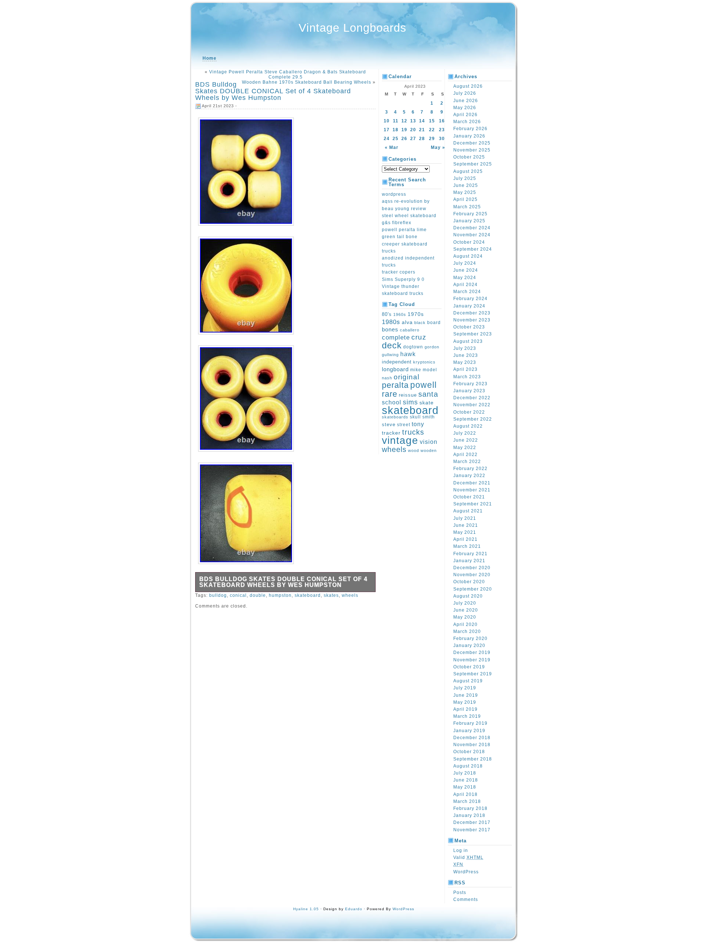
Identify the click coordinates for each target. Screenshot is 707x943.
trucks (413, 432)
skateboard (308, 595)
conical (238, 595)
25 (395, 138)
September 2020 (472, 589)
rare (389, 394)
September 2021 (472, 504)
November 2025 (471, 150)
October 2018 (469, 751)
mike (415, 369)
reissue (408, 395)
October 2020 (469, 581)
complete (396, 337)
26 (404, 138)
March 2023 (467, 376)
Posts (459, 892)
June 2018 (465, 780)
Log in (460, 850)
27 (413, 138)
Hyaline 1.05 (306, 909)
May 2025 (464, 192)
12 (404, 120)
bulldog (218, 595)
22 (432, 129)
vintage (400, 440)
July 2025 (464, 178)
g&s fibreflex (396, 222)
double (258, 595)
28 (422, 138)
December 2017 (471, 822)
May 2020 (464, 617)
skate (426, 403)
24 (387, 138)
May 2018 (464, 787)
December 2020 (471, 567)
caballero (409, 330)
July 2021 (464, 518)
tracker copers (398, 272)
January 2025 (469, 220)
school (391, 402)
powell (423, 385)
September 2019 (472, 673)
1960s (399, 314)
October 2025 (469, 157)
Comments (465, 899)
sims (410, 402)
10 (387, 120)
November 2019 (471, 659)
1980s (391, 322)
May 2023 (464, 362)
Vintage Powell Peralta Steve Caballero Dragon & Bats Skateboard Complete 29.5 (287, 74)
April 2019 (465, 709)
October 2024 (469, 242)
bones (390, 330)
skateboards (395, 417)
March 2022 (467, 461)
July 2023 (464, 348)
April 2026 (465, 114)
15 (432, 120)
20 (413, 129)
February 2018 (470, 808)
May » (438, 147)
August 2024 (468, 256)
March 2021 (467, 546)
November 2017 (471, 829)
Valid (468, 857)
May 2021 (464, 532)
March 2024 (467, 291)
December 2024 (471, 227)
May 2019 (464, 702)
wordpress (394, 194)
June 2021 (465, 525)
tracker (391, 433)
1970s (416, 314)
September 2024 (472, 249)
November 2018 (471, 744)
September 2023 (472, 334)
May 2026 (464, 107)
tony (418, 424)
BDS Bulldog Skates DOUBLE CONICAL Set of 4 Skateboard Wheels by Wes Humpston (273, 91)
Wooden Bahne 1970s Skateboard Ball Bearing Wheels (306, 82)
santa (428, 394)
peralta (395, 385)
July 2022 (464, 433)
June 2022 (465, 440)
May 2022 (464, 447)
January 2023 (469, 390)
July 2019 (464, 687)
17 (387, 129)
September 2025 (472, 164)
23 (442, 129)
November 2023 (471, 320)
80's (387, 314)
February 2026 (470, 128)
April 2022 (465, 454)
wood (413, 450)
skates (331, 595)
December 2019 (471, 652)
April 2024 (465, 284)
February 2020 (470, 638)
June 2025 (465, 185)
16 (442, 120)
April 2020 (465, 624)
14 (422, 120)
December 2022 (471, 397)
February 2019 (470, 723)
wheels (350, 595)
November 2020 (471, 574)
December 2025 (471, 143)
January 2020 (469, 645)
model (430, 369)
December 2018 (471, 737)
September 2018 (472, 759)
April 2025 (465, 199)
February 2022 (470, 468)
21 (422, 129)
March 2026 (467, 121)
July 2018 (464, 773)
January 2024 (469, 306)
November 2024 (471, 234)
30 (442, 138)
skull (415, 417)
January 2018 (469, 815)
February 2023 (470, 383)
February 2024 (470, 298)
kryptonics (424, 362)
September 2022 (472, 419)
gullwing (390, 354)
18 (395, 129)
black (420, 322)
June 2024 (465, 270)
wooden (429, 450)
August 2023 (468, 341)
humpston (280, 595)
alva (407, 322)
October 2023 (469, 327)
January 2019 (469, 730)
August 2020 (468, 596)
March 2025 (467, 206)
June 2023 (465, 355)
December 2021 (471, 483)
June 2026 (465, 100)
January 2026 (469, 136)
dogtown (413, 346)
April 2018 (465, 794)
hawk (408, 354)
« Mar (391, 147)
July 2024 (464, 263)
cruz (418, 337)
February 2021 (470, 553)
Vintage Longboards (353, 27)
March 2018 (467, 801)
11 (395, 120)
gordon (432, 347)
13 (413, 120)
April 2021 (465, 539)
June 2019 (465, 695)
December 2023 (471, 313)
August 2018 (468, 766)
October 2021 (469, 497)
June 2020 (465, 610)
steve (388, 424)
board (434, 322)
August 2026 (468, 86)
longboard (395, 369)
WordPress (466, 871)
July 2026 (464, 93)
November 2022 (471, 404)
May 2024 (464, 277)
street (403, 424)
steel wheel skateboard (409, 215)
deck (392, 345)
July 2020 (464, 603)
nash (387, 378)
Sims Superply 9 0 (403, 279)
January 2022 (469, 475)
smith (428, 417)
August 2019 (468, 680)
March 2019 (467, 716)
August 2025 (468, 171)
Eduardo (353, 909)
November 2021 (471, 490)
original (406, 377)
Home (210, 58)
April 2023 (465, 369)
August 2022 (468, 426)
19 (404, 129)
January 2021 (469, 560)
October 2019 (469, 666)
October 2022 (469, 412)
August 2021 (468, 511)
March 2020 (467, 631)
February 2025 (470, 213)
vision (428, 442)
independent (397, 362)
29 (432, 138)
